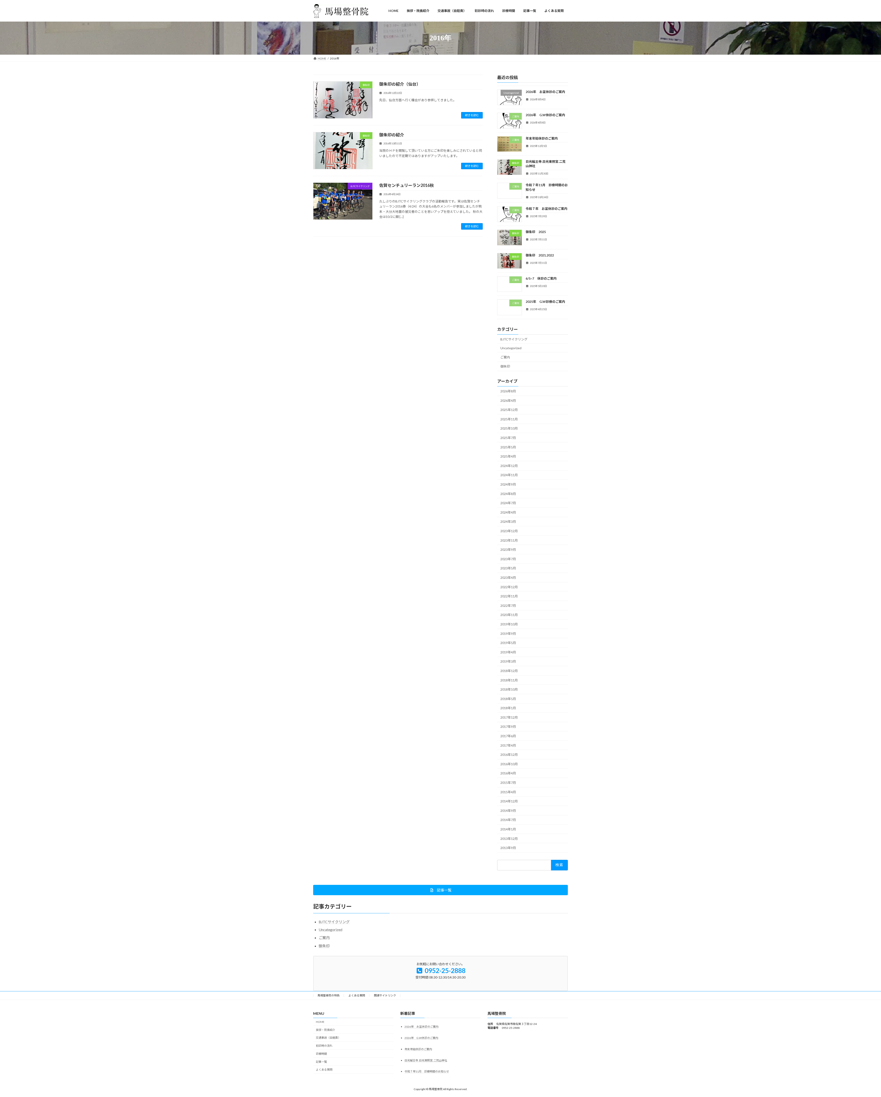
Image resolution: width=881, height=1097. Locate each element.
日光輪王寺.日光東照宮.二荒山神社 (425, 1060)
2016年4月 (508, 773)
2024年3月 (508, 521)
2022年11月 (509, 596)
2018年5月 (508, 698)
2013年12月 (509, 838)
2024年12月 (509, 465)
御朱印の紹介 (391, 134)
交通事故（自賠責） (328, 1037)
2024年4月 (508, 512)
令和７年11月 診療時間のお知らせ (426, 1071)
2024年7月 (508, 503)
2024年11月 (509, 475)
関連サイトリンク (385, 995)
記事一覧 (321, 1061)
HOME (320, 1021)
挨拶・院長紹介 (325, 1029)
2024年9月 (508, 484)
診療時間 (321, 1053)
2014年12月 (509, 801)
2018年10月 (509, 689)
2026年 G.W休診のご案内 (545, 115)
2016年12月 (509, 755)
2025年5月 (508, 447)
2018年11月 (509, 680)
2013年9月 (508, 848)
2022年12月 (509, 587)
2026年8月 (508, 391)
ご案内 (505, 357)
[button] (440, 890)
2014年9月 (508, 810)
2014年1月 (508, 829)
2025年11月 (509, 419)
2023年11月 (509, 540)
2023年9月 (508, 549)
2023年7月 (508, 559)
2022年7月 (508, 605)
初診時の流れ (324, 1045)
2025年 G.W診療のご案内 (545, 302)
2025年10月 (509, 428)
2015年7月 (508, 783)
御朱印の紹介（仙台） (400, 84)
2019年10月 (509, 624)
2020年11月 (509, 615)
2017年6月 (508, 736)
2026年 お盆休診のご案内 (545, 92)
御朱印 (505, 366)
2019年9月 (508, 633)
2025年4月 (508, 456)
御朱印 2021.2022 (540, 255)
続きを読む (472, 115)
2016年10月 (509, 764)
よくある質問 (356, 995)
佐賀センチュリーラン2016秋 (406, 185)
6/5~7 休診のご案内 (541, 278)
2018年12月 (509, 671)
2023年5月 (508, 568)
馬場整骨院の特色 (329, 995)
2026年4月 (508, 400)
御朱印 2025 (536, 232)
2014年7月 (508, 820)
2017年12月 (509, 717)
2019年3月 (508, 661)
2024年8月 (508, 493)
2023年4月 (508, 577)
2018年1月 (508, 708)
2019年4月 (508, 652)
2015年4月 (508, 792)
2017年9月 (508, 727)
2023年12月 (509, 531)
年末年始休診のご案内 (542, 138)
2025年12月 (509, 410)
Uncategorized (510, 348)
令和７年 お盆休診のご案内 (546, 209)
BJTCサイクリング (513, 339)
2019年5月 (508, 643)
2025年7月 (508, 438)
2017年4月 (508, 745)
